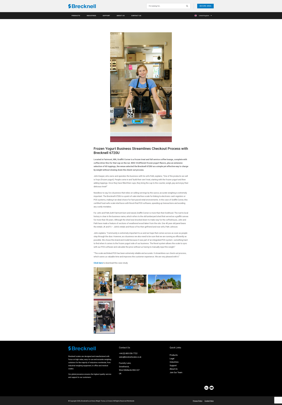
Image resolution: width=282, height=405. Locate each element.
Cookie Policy (209, 401)
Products (76, 15)
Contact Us (136, 15)
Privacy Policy (197, 401)
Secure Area (205, 6)
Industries (91, 15)
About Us (121, 15)
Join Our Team (176, 372)
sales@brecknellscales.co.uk (130, 357)
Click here (98, 263)
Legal (172, 358)
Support (106, 15)
